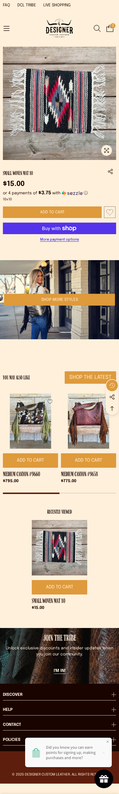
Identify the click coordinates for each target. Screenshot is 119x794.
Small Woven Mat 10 (48, 601)
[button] (6, 28)
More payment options (59, 239)
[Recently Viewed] (112, 385)
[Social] (112, 397)
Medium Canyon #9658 (79, 474)
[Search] (97, 28)
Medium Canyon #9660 (21, 474)
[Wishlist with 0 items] (110, 212)
